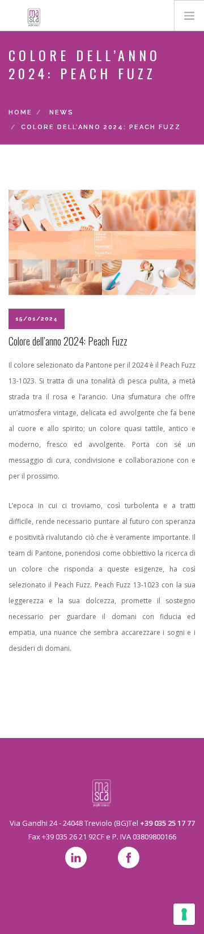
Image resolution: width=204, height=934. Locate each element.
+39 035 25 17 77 (167, 823)
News (61, 112)
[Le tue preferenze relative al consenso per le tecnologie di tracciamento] (184, 914)
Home (20, 112)
